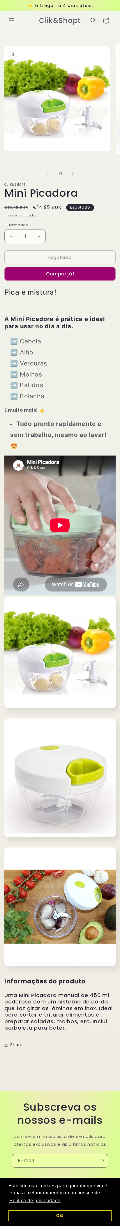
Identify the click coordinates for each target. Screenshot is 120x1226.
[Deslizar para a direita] (72, 173)
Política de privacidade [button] (35, 1200)
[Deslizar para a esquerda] (47, 173)
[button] (11, 20)
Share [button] (16, 1045)
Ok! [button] (60, 1215)
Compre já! (60, 274)
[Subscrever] (101, 1161)
